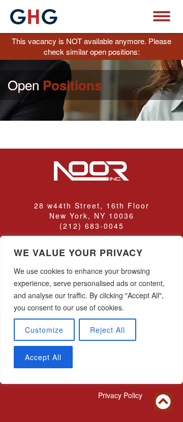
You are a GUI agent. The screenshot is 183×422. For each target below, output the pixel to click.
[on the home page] (33, 16)
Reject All (107, 330)
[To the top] (163, 402)
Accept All (43, 357)
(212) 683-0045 (91, 226)
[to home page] (91, 172)
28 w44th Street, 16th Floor (91, 205)
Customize (44, 330)
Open (55, 85)
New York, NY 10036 (91, 215)
